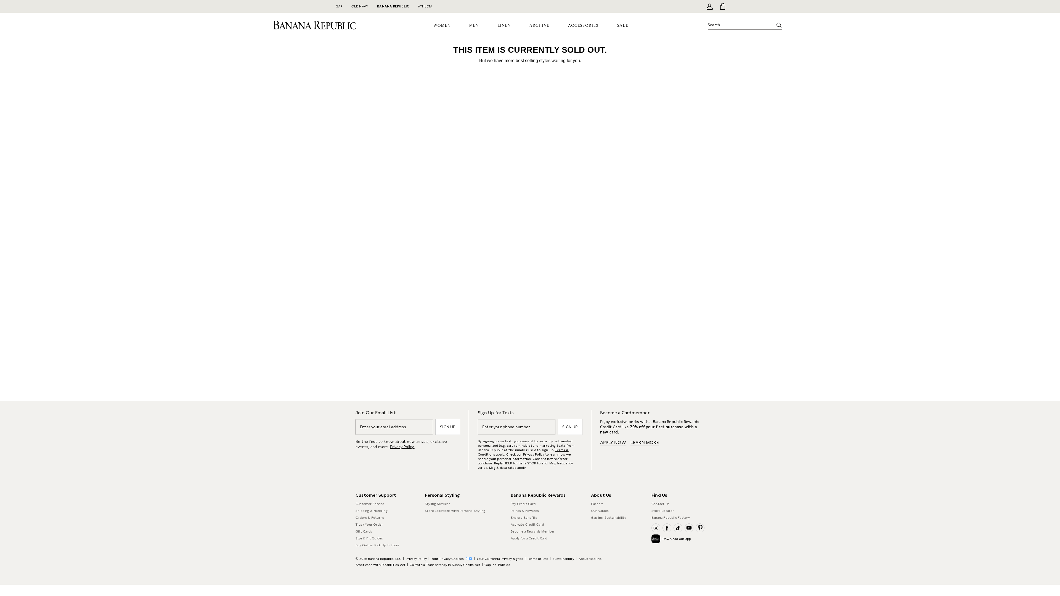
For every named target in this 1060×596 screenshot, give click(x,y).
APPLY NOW (613, 26)
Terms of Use (537, 580)
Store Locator (662, 532)
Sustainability (563, 580)
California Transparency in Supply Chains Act (445, 586)
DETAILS (625, 6)
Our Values (600, 532)
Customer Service (370, 525)
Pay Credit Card (523, 525)
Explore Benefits (524, 539)
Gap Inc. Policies (497, 586)
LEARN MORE (644, 463)
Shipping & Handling (372, 532)
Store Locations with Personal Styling (455, 532)
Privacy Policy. (402, 467)
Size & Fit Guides (369, 559)
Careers (597, 525)
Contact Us (660, 525)
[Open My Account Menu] (709, 6)
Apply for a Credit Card (529, 559)
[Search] (779, 46)
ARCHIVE (539, 47)
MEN (474, 47)
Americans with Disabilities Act (381, 586)
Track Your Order (369, 545)
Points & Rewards (525, 532)
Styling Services (437, 525)
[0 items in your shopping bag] (722, 6)
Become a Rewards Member (533, 552)
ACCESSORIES (583, 47)
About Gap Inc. (590, 580)
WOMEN (442, 47)
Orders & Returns (370, 539)
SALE (623, 46)
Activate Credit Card (527, 545)
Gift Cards (364, 552)
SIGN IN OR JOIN (602, 6)
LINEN (504, 47)
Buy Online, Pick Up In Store (378, 566)
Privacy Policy (533, 475)
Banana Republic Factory (670, 539)
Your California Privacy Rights (499, 580)
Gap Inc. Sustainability (608, 539)
